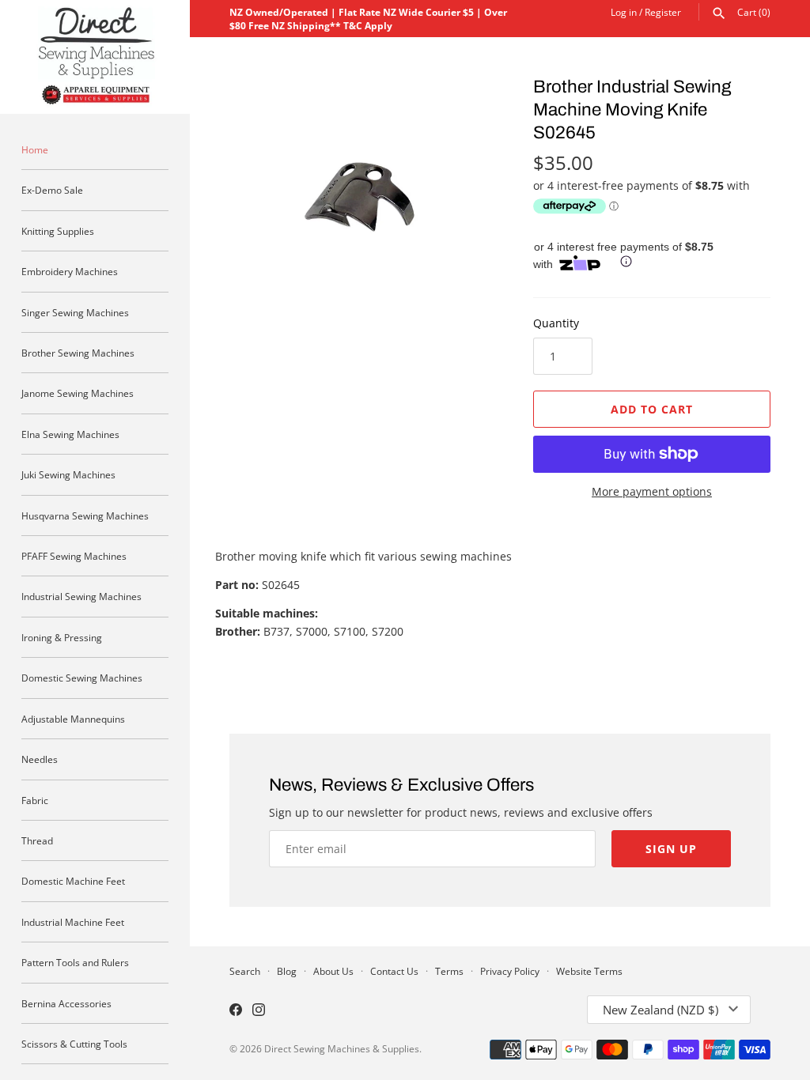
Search (244, 971)
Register (663, 12)
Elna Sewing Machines (70, 434)
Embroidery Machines (69, 271)
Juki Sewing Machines (68, 474)
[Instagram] (258, 1011)
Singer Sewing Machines (75, 312)
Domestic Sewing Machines (81, 677)
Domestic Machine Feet (73, 880)
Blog (287, 971)
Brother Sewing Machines (77, 352)
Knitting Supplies (57, 231)
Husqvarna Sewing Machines (85, 515)
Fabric (34, 800)
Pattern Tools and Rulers (75, 962)
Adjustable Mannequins (73, 718)
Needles (39, 759)
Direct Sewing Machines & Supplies (341, 1048)
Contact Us (394, 971)
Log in (624, 12)
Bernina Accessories (66, 1003)
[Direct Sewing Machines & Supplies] (95, 57)
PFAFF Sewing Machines (74, 555)
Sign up (671, 848)
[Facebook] (235, 1011)
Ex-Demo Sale (52, 189)
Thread (37, 840)
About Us (333, 971)
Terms (449, 971)
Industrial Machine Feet (72, 922)
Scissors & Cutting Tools (74, 1043)
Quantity (556, 322)
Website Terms (589, 971)
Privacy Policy (509, 971)
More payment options (652, 491)
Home (34, 149)
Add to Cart (652, 409)
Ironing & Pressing (61, 637)
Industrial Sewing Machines (81, 596)
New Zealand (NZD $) (660, 1010)
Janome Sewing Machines (77, 393)
